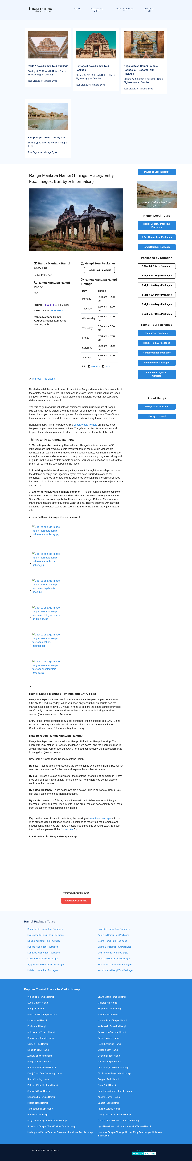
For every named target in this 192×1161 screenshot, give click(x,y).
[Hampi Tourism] (40, 10)
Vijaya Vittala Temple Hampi (112, 997)
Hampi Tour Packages (99, 270)
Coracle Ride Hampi (37, 1044)
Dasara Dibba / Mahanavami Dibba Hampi (119, 1120)
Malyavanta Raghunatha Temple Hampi (47, 1120)
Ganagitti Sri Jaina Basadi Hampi (114, 1114)
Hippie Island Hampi (37, 1103)
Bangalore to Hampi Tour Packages (45, 929)
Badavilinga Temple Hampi (40, 1038)
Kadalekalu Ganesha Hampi (112, 1026)
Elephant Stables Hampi (110, 1008)
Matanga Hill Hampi (108, 1003)
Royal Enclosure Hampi (109, 1044)
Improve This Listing (43, 378)
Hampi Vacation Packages (157, 353)
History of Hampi (157, 416)
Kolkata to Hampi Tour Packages (114, 958)
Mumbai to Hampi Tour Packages (43, 941)
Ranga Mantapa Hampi (39, 1061)
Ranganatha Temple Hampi (41, 1097)
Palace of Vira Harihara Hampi (42, 1085)
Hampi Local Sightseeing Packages (156, 225)
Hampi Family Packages (157, 362)
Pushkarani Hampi (36, 1026)
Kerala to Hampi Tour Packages (113, 935)
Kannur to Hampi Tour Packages (43, 953)
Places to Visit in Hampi (156, 172)
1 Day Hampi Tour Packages (157, 237)
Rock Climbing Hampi (38, 1079)
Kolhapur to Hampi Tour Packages (115, 964)
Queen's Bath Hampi (108, 1050)
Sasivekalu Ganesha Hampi (112, 1032)
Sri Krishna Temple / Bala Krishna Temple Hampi (51, 1126)
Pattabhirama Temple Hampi (41, 1067)
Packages (156, 266)
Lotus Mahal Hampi (37, 1020)
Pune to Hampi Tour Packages (42, 947)
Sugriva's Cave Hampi (38, 1091)
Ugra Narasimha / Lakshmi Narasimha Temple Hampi (124, 1126)
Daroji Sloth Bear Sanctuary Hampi (44, 1073)
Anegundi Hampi (35, 1008)
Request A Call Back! (76, 900)
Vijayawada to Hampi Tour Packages (45, 964)
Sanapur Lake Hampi (108, 1103)
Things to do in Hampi (156, 406)
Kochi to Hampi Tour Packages (42, 958)
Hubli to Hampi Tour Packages (42, 970)
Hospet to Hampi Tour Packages (114, 929)
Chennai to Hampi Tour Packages (114, 947)
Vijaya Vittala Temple (85, 424)
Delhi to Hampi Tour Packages (113, 953)
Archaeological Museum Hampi (113, 1067)
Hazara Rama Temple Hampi (112, 1020)
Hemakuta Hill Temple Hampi (42, 1014)
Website (95, 366)
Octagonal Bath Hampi (109, 1056)
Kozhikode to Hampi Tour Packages (115, 970)
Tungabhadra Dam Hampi (40, 1109)
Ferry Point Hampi (107, 1085)
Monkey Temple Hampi (109, 1061)
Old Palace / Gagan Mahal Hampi (114, 1073)
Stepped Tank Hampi (108, 1079)
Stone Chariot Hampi (37, 1003)
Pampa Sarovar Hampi (109, 1109)
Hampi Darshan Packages (156, 247)
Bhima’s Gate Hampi (37, 1114)
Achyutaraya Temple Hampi (41, 1032)
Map (107, 366)
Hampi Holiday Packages (156, 343)
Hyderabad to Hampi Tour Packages (45, 935)
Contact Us (67, 829)
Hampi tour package (99, 818)
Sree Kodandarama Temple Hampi (115, 1091)
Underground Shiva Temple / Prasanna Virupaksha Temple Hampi (60, 1132)
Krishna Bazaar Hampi (109, 1097)
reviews (57, 310)
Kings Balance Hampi (108, 1038)
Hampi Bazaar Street (108, 1014)
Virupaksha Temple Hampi (40, 997)
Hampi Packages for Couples (156, 374)
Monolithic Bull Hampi (38, 1050)
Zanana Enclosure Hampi (40, 1056)
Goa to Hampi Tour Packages (112, 941)
